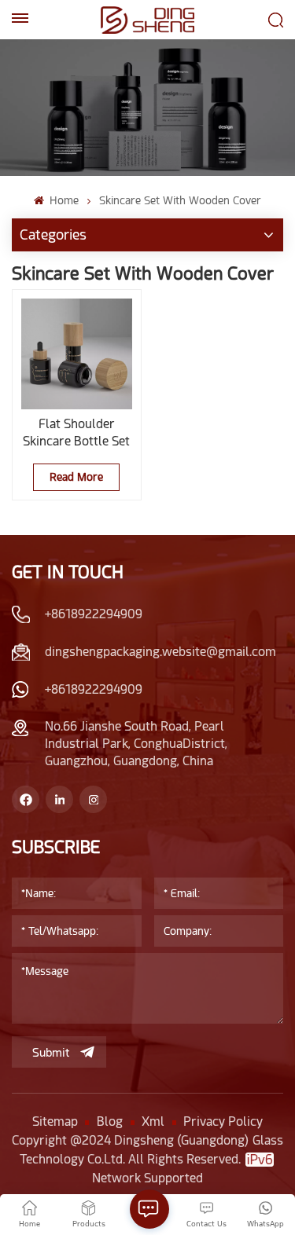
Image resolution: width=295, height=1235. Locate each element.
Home (62, 200)
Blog (110, 1121)
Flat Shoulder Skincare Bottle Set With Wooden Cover (76, 433)
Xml (153, 1121)
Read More (76, 477)
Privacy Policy (223, 1121)
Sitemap (55, 1121)
